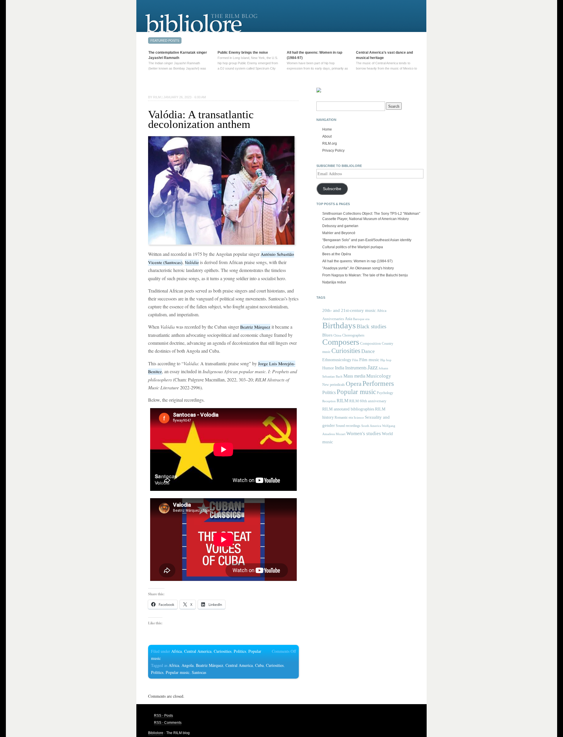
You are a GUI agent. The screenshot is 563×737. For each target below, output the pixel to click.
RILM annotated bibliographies (348, 409)
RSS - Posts (163, 716)
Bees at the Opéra (336, 254)
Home (327, 129)
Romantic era (344, 417)
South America (371, 425)
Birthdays (339, 325)
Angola (188, 665)
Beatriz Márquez (255, 327)
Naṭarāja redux (334, 282)
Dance (368, 351)
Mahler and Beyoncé (338, 233)
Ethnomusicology (336, 360)
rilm (157, 97)
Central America (197, 651)
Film (355, 360)
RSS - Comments (168, 723)
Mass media (354, 375)
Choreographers (353, 335)
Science (359, 417)
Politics (240, 651)
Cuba (259, 665)
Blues (327, 335)
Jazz (372, 367)
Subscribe (332, 189)
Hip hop (385, 360)
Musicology (378, 376)
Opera (354, 383)
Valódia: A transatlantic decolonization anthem (201, 119)
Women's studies (363, 433)
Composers (340, 341)
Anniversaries (333, 319)
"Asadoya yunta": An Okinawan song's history (358, 268)
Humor (328, 368)
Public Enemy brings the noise (243, 52)
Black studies (371, 326)
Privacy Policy (333, 150)
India (339, 367)
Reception (329, 401)
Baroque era (361, 319)
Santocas (199, 672)
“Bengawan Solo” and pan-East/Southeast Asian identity (366, 240)
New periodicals (333, 385)
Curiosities (222, 651)
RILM (342, 400)
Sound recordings (348, 426)
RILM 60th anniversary (367, 401)
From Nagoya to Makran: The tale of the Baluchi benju (365, 275)
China (337, 335)
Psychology (385, 393)
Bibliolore (155, 733)
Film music (369, 359)
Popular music (177, 672)
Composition (370, 343)
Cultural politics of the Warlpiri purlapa (352, 247)
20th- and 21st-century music (349, 310)
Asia (348, 318)
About (327, 136)
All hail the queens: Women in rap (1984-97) (357, 261)
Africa (176, 651)
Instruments (356, 367)
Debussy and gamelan (340, 226)
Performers (378, 383)
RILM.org (329, 143)
